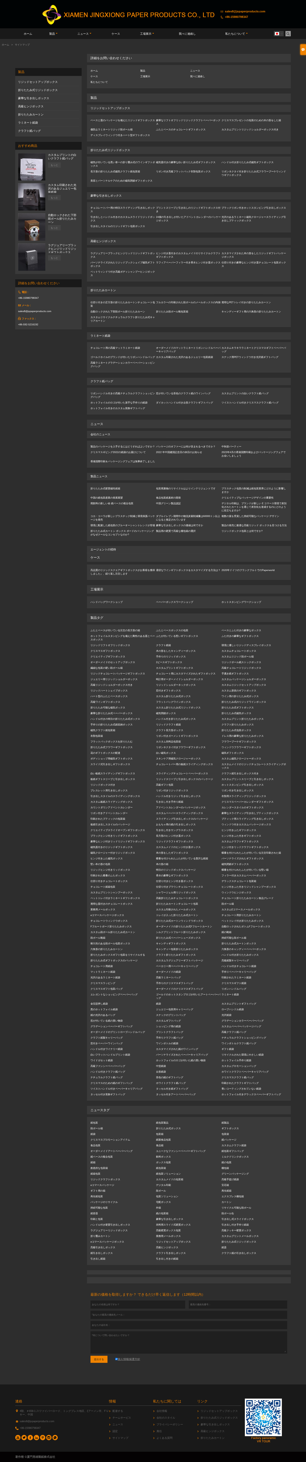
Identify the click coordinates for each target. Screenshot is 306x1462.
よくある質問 (164, 1437)
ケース (116, 33)
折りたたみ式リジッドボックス (38, 90)
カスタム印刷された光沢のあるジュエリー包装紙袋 (62, 188)
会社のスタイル (166, 1417)
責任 (159, 1431)
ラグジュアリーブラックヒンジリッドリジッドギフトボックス (62, 249)
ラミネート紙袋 (28, 122)
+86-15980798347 (236, 16)
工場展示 (145, 33)
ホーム (28, 33)
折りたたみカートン (31, 114)
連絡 (18, 1401)
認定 (115, 1431)
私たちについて (235, 33)
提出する (99, 1359)
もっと (54, 165)
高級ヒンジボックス (31, 106)
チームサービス (121, 1417)
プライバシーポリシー (170, 1424)
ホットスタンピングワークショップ (241, 602)
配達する (117, 1410)
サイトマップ (120, 1437)
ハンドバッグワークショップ (106, 602)
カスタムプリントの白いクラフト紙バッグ (62, 156)
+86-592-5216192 (28, 324)
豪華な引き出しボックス (33, 98)
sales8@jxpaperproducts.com (245, 11)
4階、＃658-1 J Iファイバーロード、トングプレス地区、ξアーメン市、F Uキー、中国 (64, 1412)
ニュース (83, 33)
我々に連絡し (187, 33)
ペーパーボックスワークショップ (174, 602)
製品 (52, 33)
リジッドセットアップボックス (38, 81)
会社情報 (162, 1410)
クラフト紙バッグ (29, 130)
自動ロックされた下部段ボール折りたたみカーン (62, 219)
